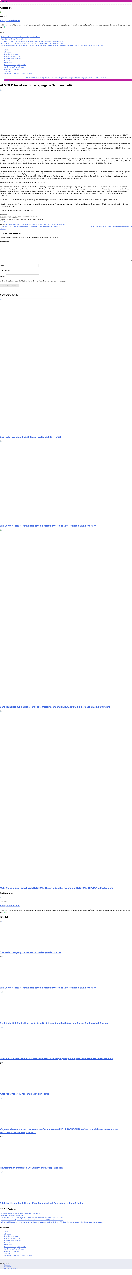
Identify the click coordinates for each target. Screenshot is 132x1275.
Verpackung (60, 224)
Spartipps (7, 71)
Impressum (7, 1265)
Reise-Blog (8, 63)
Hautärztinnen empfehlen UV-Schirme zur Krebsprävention (31, 1167)
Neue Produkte (42, 224)
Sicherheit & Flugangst (11, 69)
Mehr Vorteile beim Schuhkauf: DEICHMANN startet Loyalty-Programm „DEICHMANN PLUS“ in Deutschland (56, 888)
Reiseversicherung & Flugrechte (15, 65)
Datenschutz (7, 1266)
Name (2, 265)
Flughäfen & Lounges (11, 54)
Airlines (6, 50)
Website (2, 276)
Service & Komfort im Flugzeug (14, 67)
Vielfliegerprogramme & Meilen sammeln (18, 73)
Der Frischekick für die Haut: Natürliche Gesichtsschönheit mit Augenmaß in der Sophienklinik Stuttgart (55, 707)
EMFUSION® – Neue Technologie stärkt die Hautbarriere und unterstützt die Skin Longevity (32, 41)
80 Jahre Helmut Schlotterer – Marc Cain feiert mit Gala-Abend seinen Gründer (41, 1203)
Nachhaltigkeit (32, 224)
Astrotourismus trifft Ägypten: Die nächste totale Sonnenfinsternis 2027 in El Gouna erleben (32, 43)
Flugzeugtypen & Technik (12, 58)
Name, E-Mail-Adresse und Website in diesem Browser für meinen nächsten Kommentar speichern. (35, 281)
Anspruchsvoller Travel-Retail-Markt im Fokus (24, 1094)
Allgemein (7, 52)
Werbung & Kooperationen (11, 1268)
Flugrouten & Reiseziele (12, 56)
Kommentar (4, 242)
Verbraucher (52, 224)
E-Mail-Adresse (6, 271)
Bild (7, 224)
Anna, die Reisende (10, 20)
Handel (11, 224)
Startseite (29, 78)
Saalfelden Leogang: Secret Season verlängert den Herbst (20, 37)
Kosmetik (17, 224)
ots (4, 221)
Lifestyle (7, 60)
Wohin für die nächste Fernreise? (12, 39)
